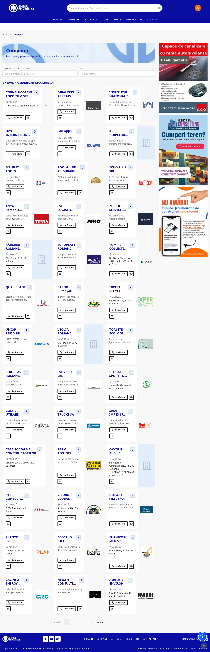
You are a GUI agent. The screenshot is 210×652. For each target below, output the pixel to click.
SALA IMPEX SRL (117, 412)
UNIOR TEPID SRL (13, 331)
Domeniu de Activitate (16, 68)
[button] (202, 636)
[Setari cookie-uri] (204, 646)
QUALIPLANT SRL (16, 289)
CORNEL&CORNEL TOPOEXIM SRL (19, 94)
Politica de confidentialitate (173, 648)
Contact (152, 19)
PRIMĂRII (88, 638)
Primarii (58, 19)
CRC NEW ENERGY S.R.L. (13, 583)
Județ (83, 68)
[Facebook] (45, 639)
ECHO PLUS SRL (117, 169)
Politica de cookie (199, 648)
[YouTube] (51, 639)
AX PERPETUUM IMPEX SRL (118, 135)
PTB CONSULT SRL (13, 499)
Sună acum (17, 117)
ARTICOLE (116, 638)
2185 (90, 622)
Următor (100, 622)
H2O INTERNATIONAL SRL (18, 135)
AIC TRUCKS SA (65, 412)
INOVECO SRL (64, 374)
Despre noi (132, 19)
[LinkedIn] (58, 639)
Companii (73, 19)
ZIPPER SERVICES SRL (116, 210)
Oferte (117, 19)
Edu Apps (64, 131)
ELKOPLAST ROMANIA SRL (14, 376)
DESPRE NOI (132, 638)
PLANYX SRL (12, 539)
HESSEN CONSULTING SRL (67, 583)
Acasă (5, 34)
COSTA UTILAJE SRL (12, 414)
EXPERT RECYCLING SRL (117, 291)
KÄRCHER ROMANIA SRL (13, 248)
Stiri (105, 19)
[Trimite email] (27, 117)
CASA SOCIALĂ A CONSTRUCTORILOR (21, 451)
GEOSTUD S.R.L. (64, 539)
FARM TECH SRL (64, 451)
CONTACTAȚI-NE (151, 638)
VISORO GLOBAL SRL (63, 499)
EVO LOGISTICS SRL (65, 210)
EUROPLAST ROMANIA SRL (66, 248)
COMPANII (102, 638)
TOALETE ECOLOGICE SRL (118, 333)
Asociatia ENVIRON (116, 581)
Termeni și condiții (147, 648)
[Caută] (158, 8)
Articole (89, 19)
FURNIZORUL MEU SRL (119, 539)
